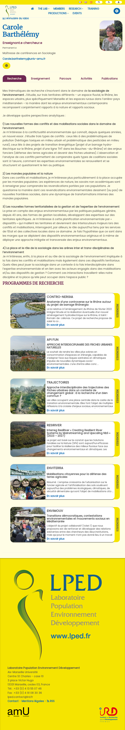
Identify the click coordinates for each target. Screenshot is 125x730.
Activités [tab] (86, 78)
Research (75, 9)
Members (59, 9)
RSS (52, 701)
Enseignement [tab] (40, 78)
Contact (13, 701)
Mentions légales (33, 701)
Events (77, 13)
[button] (118, 2)
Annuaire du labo (17, 18)
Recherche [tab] (14, 78)
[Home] (32, 8)
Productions (57, 13)
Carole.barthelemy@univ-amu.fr (24, 59)
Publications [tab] (110, 78)
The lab (42, 9)
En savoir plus (55, 325)
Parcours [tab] (65, 78)
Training (93, 9)
